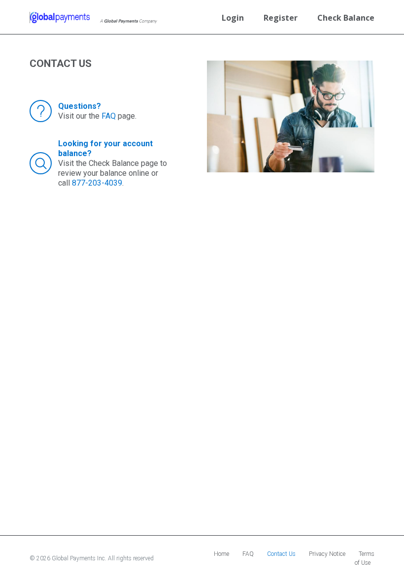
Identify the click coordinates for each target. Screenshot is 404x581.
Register (281, 17)
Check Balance (345, 17)
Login (233, 17)
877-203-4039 (97, 183)
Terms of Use (364, 558)
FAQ (108, 116)
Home (221, 553)
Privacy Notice (327, 553)
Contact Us (281, 553)
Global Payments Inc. (80, 558)
